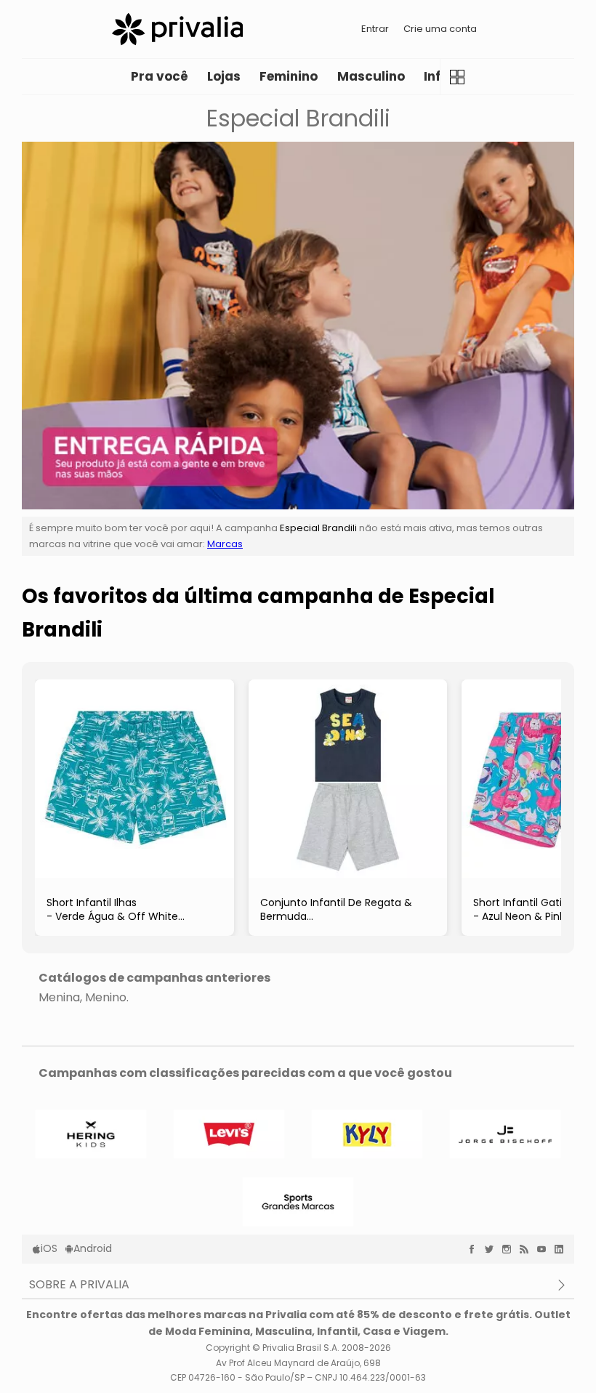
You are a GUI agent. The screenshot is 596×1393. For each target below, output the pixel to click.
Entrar (375, 29)
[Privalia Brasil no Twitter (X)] (493, 1249)
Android (92, 1248)
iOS (49, 1248)
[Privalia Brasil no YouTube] (545, 1249)
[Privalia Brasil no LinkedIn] (562, 1249)
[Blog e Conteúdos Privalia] (527, 1249)
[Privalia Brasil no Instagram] (510, 1249)
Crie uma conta (440, 29)
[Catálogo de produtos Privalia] (457, 76)
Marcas (225, 544)
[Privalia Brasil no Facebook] (475, 1249)
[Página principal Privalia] (177, 29)
